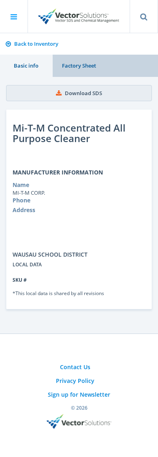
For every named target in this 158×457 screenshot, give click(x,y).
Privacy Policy (75, 381)
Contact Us (75, 367)
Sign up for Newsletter (79, 394)
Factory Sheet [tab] (79, 65)
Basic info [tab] (26, 65)
